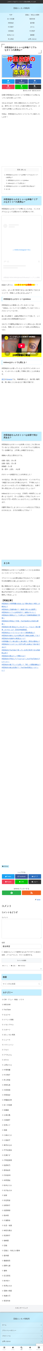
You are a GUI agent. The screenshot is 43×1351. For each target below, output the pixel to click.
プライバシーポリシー (9, 1330)
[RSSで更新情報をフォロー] (31, 893)
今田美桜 (7, 1090)
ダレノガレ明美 (9, 1035)
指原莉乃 (7, 1165)
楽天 (3, 379)
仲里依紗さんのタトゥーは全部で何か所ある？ (20, 186)
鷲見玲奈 (7, 1301)
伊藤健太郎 (8, 1100)
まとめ (8, 189)
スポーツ (7, 1030)
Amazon (9, 379)
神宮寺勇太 (8, 1230)
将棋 (5, 1130)
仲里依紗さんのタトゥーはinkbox (18, 180)
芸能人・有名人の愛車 (12, 1250)
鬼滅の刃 (7, 1296)
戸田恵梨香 (8, 1160)
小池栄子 (7, 1140)
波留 (5, 1195)
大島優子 (7, 1120)
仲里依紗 (5, 866)
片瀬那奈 (7, 1220)
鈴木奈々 (7, 1281)
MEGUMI (7, 1004)
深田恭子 (7, 1205)
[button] (39, 984)
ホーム (4, 1325)
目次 (18, 169)
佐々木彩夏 (8, 1105)
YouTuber (7, 1009)
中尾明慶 (7, 1070)
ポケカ (6, 1060)
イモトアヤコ (9, 1024)
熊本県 (6, 1215)
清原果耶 (7, 1210)
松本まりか (8, 1185)
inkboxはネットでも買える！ (17, 183)
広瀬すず (7, 1155)
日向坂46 (7, 1175)
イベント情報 (9, 1019)
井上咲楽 (7, 1080)
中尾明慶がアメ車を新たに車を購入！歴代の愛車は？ (21, 641)
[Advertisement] (21, 142)
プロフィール (6, 1336)
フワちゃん (8, 1055)
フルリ (6, 1050)
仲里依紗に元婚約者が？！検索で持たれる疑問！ (19, 609)
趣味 (5, 1270)
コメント (5, 917)
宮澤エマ (7, 1125)
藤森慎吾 (7, 1260)
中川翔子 (7, 1075)
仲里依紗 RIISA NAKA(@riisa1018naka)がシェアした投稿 (22, 277)
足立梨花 (7, 1276)
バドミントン (9, 1045)
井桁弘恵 (7, 1085)
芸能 (5, 1245)
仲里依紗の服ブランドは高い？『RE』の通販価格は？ (21, 664)
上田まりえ (8, 1065)
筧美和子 (7, 1235)
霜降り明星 (8, 1291)
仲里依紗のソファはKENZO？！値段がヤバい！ (19, 612)
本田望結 (7, 1180)
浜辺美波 (7, 1200)
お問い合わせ (6, 1341)
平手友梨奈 (8, 1150)
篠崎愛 (6, 1240)
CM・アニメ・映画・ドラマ (14, 999)
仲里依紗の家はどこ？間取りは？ (14, 656)
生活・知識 (8, 1225)
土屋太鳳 (7, 1115)
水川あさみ (8, 1190)
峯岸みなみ (8, 1145)
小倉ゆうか (8, 1135)
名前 (3, 942)
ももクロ (7, 1015)
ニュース (7, 1040)
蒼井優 (6, 1255)
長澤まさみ (8, 1286)
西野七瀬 (7, 1266)
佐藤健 (6, 1110)
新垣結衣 (7, 1170)
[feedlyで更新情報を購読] (11, 893)
